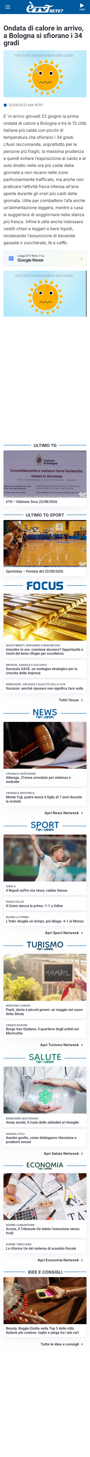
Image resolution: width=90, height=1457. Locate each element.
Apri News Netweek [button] (62, 813)
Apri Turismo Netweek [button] (59, 1045)
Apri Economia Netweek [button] (58, 1260)
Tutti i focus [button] (69, 700)
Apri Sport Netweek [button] (62, 933)
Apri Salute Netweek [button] (61, 1153)
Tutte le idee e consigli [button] (59, 1344)
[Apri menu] (8, 7)
